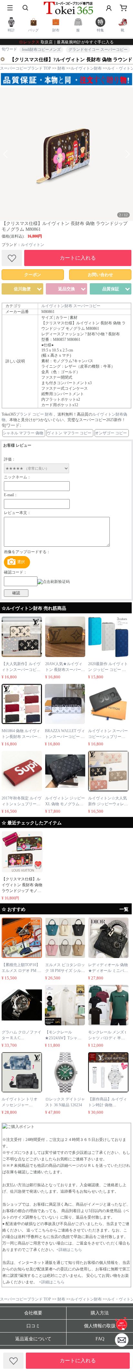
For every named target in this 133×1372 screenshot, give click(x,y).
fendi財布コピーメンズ (41, 49)
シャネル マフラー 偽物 (23, 433)
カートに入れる (78, 258)
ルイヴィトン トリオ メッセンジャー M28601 (19, 1105)
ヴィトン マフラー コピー (69, 433)
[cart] (123, 8)
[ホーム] (122, 1323)
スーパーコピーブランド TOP (25, 68)
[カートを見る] (121, 1340)
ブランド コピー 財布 (34, 414)
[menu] (10, 8)
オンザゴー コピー (111, 433)
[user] (108, 8)
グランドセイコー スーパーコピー (98, 49)
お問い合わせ (100, 274)
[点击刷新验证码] (53, 582)
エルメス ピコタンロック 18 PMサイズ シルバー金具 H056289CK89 (65, 971)
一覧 (123, 909)
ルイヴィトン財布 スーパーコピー (70, 306)
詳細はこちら (70, 1249)
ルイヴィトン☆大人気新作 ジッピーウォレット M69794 (108, 804)
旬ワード (9, 49)
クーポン (32, 274)
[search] (26, 8)
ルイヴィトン (32, 244)
